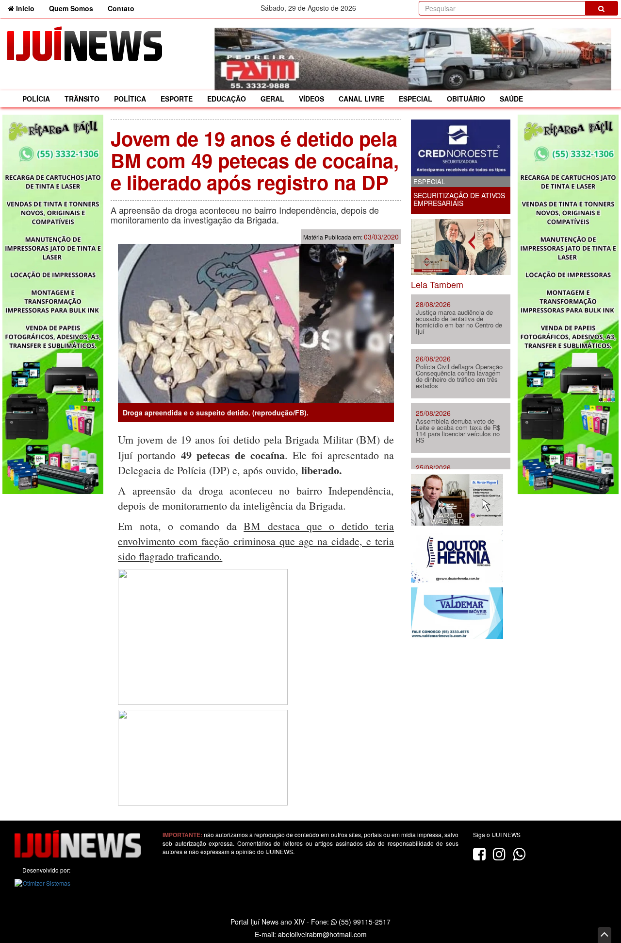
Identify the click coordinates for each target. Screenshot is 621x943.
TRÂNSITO (82, 98)
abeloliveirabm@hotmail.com (322, 934)
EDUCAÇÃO (226, 98)
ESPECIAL (415, 98)
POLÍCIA (36, 98)
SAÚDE (511, 98)
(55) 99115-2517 (364, 921)
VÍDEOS (311, 98)
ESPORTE (177, 98)
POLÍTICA (130, 98)
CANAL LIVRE (361, 98)
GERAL (272, 98)
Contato (121, 8)
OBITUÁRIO (466, 98)
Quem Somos (71, 8)
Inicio (28, 8)
